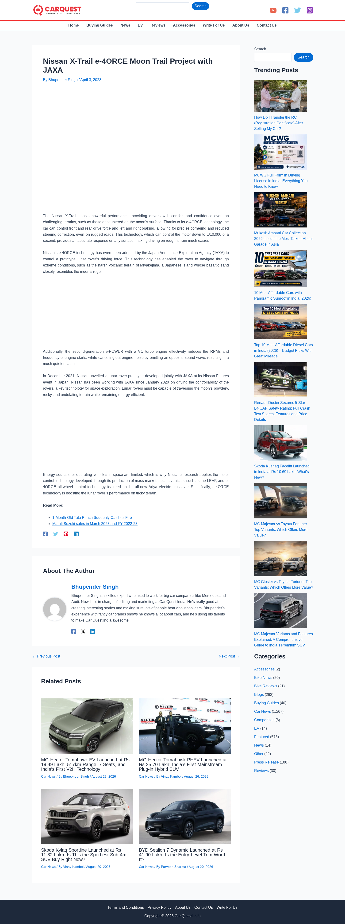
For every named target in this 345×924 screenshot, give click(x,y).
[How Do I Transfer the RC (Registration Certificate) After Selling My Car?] (280, 96)
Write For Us (227, 907)
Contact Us (203, 907)
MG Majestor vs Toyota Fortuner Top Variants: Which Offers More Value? (280, 529)
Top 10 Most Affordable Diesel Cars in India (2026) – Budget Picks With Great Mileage (283, 350)
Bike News (263, 678)
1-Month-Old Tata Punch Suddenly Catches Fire (92, 518)
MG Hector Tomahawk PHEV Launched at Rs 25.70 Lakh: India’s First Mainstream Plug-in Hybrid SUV (183, 764)
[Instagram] (309, 10)
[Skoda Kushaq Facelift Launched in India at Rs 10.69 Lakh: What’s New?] (280, 443)
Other (258, 754)
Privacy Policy (159, 907)
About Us (183, 907)
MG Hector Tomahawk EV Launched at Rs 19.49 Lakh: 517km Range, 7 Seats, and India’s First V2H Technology (85, 764)
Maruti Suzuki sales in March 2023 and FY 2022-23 (95, 524)
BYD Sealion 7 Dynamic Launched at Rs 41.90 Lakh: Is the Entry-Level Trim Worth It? (182, 854)
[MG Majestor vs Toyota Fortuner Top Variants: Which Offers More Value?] (280, 500)
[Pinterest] (66, 534)
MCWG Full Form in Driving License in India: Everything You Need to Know (281, 180)
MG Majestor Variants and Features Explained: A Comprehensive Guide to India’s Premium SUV (283, 639)
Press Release (266, 762)
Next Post (229, 656)
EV (256, 728)
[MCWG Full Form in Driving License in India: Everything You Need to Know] (280, 152)
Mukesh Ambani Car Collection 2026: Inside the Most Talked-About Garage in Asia (283, 238)
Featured (261, 737)
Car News (48, 776)
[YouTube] (273, 10)
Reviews (261, 771)
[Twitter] (297, 10)
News (259, 745)
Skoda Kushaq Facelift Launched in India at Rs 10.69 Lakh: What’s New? (282, 471)
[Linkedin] (76, 534)
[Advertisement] (128, 100)
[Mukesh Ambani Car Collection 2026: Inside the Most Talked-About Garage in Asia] (280, 209)
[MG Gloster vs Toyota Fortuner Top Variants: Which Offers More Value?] (280, 558)
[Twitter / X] (83, 631)
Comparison (264, 720)
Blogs (259, 695)
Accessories (264, 669)
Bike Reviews (265, 686)
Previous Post (46, 656)
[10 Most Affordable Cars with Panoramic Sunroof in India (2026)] (280, 268)
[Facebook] (285, 10)
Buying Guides (266, 703)
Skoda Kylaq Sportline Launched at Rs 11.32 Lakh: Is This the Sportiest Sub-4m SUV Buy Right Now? (83, 854)
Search (201, 6)
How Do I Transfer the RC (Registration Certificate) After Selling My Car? (278, 123)
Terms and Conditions (125, 907)
